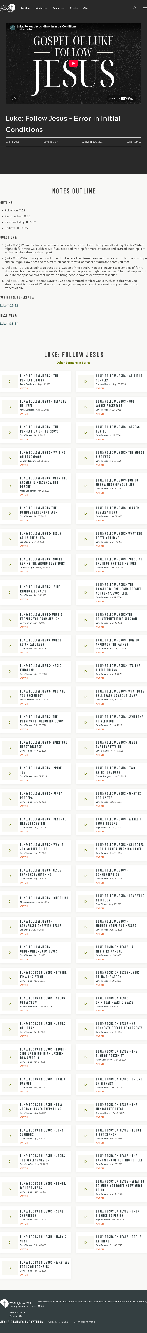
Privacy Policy (139, 1301)
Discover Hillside (77, 1301)
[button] (133, 8)
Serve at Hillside (121, 1301)
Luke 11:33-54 (9, 323)
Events (74, 8)
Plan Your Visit (58, 1301)
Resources (58, 8)
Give (85, 8)
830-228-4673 (17, 1312)
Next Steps (105, 1301)
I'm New (25, 8)
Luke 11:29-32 (9, 305)
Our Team (92, 1301)
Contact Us (15, 1316)
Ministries (41, 8)
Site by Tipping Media (84, 1322)
